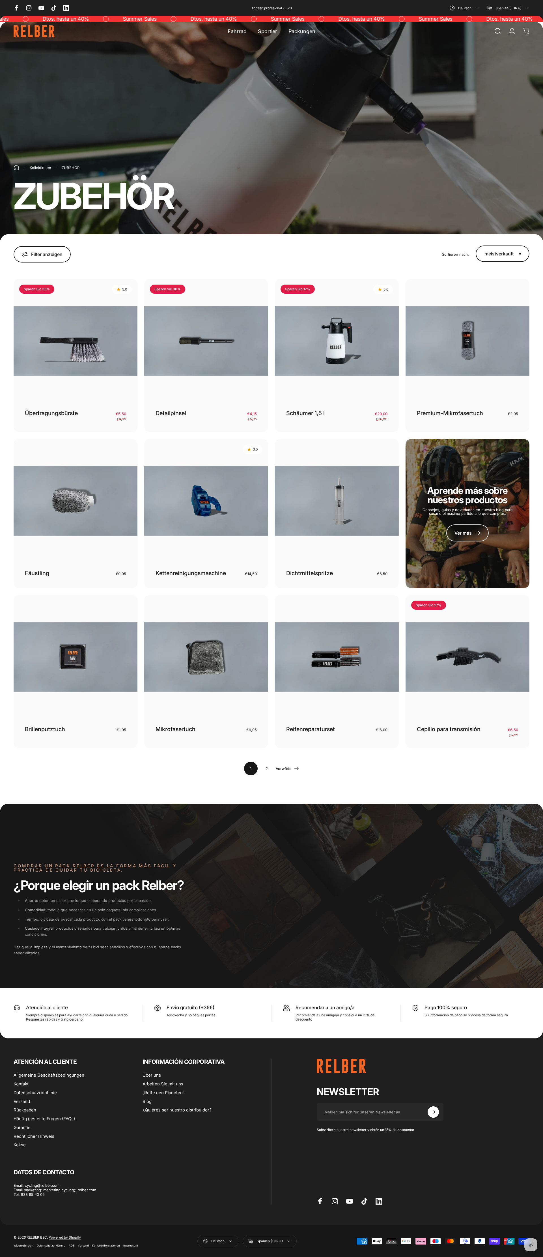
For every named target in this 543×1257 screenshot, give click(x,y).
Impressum (130, 1245)
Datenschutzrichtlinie (35, 1092)
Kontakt (21, 1084)
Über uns (152, 1075)
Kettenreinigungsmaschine (191, 573)
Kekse (20, 1144)
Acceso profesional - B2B (271, 8)
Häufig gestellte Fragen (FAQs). (45, 1118)
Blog (147, 1101)
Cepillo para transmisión (448, 729)
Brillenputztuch (45, 729)
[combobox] (464, 8)
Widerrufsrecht (23, 1245)
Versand (22, 1101)
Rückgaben (25, 1110)
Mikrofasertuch (175, 729)
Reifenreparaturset (310, 729)
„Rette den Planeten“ (163, 1092)
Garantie (22, 1127)
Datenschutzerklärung (51, 1245)
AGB (71, 1245)
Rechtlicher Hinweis (34, 1136)
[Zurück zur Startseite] (16, 167)
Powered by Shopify (65, 1237)
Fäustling (37, 573)
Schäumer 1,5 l (305, 413)
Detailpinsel (171, 413)
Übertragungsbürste (51, 413)
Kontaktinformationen (106, 1245)
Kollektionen (40, 167)
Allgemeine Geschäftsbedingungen (49, 1075)
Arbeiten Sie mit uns (163, 1084)
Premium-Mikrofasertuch (450, 413)
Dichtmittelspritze (309, 573)
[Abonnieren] (433, 1112)
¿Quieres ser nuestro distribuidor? (177, 1110)
